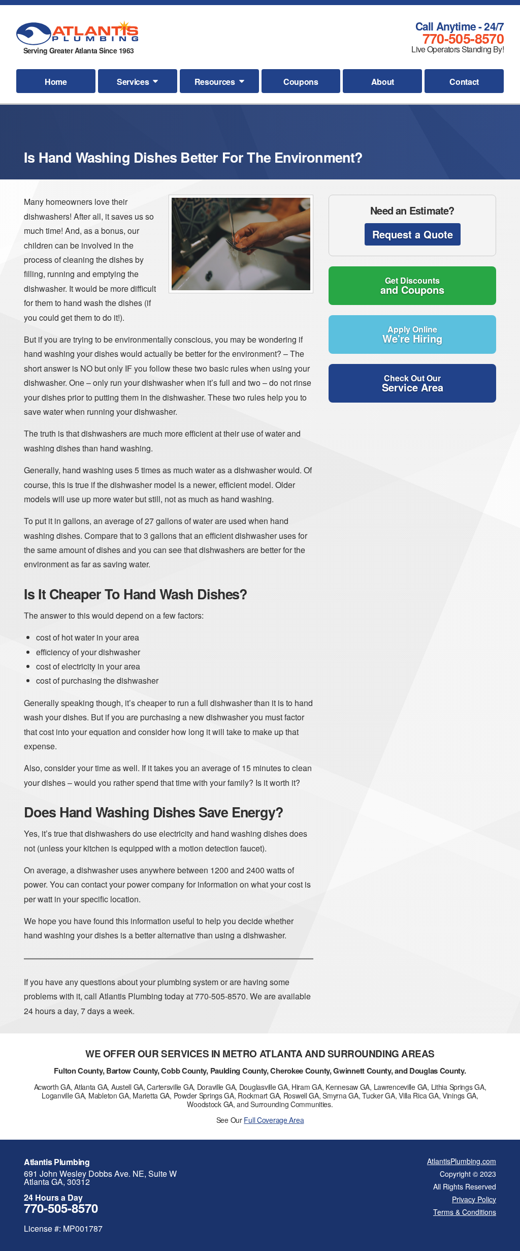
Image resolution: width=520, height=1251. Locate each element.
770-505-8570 (463, 38)
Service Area (412, 383)
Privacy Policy (474, 1199)
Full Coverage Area (274, 1120)
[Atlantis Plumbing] (77, 32)
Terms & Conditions (464, 1212)
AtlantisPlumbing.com (461, 1161)
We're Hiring (412, 334)
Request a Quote (412, 234)
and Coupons (412, 285)
